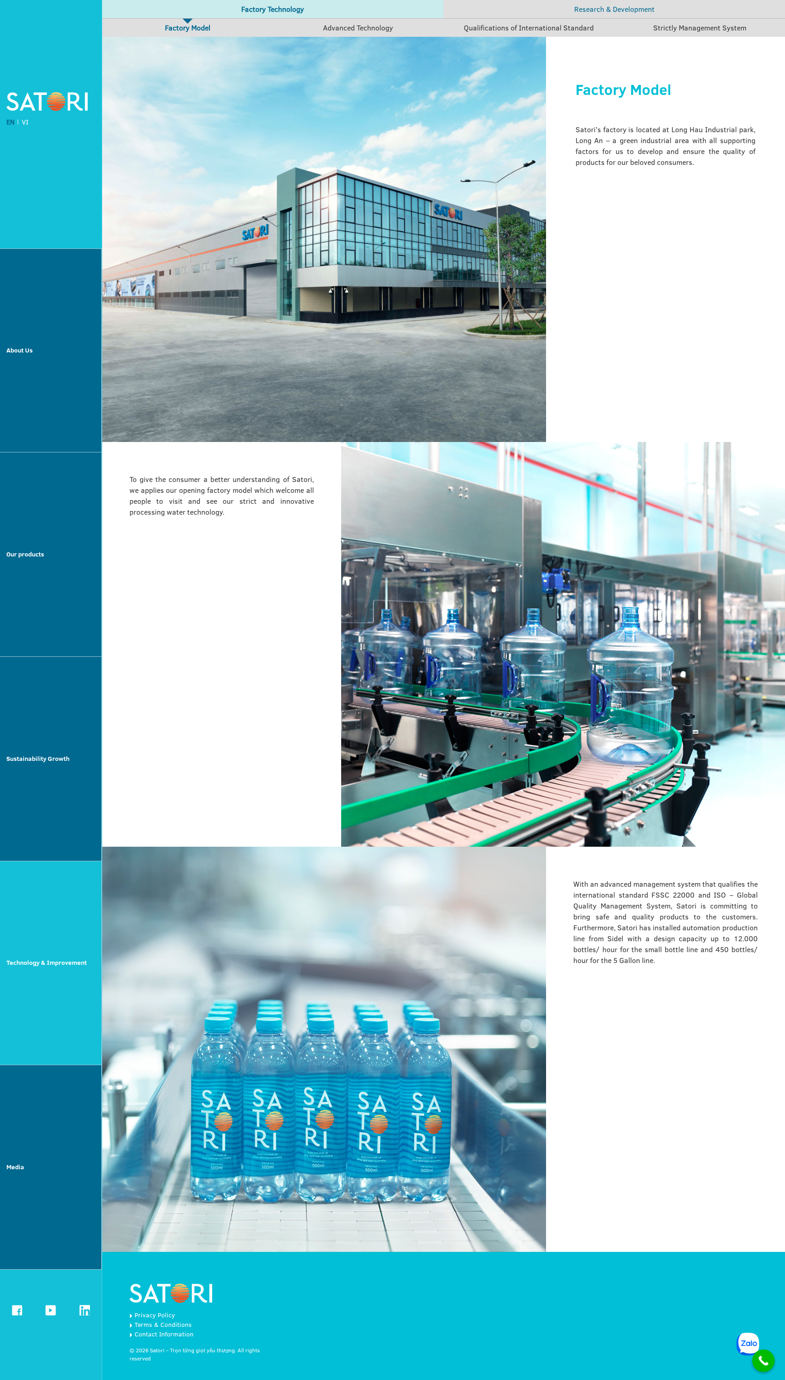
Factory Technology (272, 9)
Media (15, 1167)
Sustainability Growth (38, 758)
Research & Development (614, 9)
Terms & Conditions (163, 1324)
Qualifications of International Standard (529, 28)
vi (25, 122)
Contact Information (164, 1334)
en (10, 122)
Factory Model (187, 28)
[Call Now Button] (763, 1361)
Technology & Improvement (46, 962)
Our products (25, 554)
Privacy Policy (154, 1315)
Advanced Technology (358, 28)
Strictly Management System (699, 28)
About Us (19, 350)
